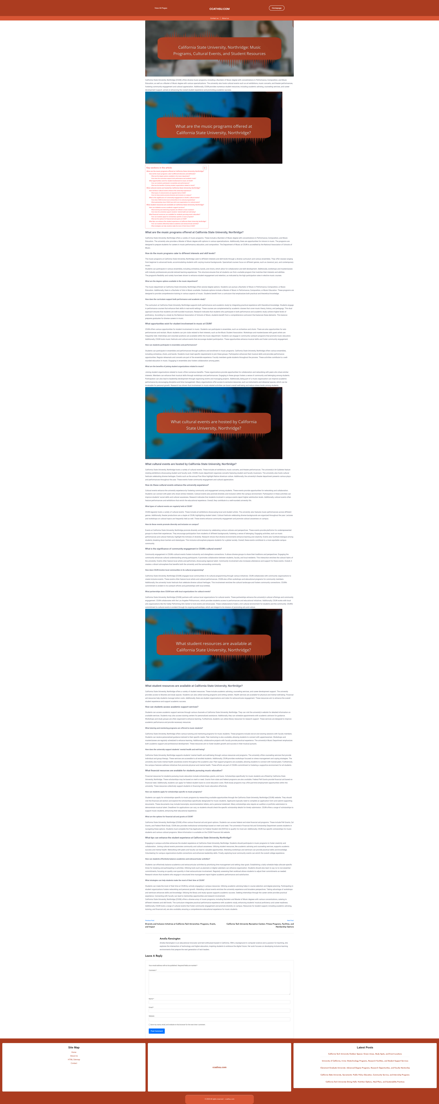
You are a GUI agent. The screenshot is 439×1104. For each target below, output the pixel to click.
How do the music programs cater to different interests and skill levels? (172, 174)
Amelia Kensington (170, 938)
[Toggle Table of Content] (203, 168)
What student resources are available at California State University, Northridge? (175, 205)
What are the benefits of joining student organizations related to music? (173, 185)
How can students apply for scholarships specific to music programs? (172, 217)
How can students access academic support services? (167, 207)
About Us (74, 1056)
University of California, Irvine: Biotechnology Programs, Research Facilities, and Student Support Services (365, 1061)
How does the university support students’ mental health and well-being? (173, 212)
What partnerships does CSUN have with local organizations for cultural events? (175, 202)
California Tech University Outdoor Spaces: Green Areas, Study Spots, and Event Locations (365, 1054)
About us (225, 18)
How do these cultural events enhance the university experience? (170, 190)
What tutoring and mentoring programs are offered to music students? (172, 210)
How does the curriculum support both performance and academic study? (173, 178)
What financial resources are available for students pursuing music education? (174, 214)
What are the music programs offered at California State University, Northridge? (175, 171)
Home (73, 1052)
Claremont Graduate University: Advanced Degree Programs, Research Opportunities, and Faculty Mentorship (365, 1067)
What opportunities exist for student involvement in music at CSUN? (171, 181)
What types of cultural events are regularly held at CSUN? (168, 193)
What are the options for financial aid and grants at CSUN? (169, 219)
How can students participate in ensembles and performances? (170, 183)
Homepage (276, 8)
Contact (74, 1063)
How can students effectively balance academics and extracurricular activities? (175, 224)
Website (151, 1016)
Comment (153, 970)
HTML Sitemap (74, 1060)
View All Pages (161, 8)
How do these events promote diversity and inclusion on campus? (171, 195)
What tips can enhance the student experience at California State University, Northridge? (177, 221)
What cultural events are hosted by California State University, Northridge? (173, 188)
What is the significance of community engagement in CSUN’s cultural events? (174, 197)
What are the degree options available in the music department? (170, 176)
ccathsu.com (219, 9)
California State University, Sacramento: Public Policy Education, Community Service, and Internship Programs (365, 1074)
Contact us (214, 18)
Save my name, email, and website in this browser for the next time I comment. (178, 1025)
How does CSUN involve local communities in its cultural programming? (173, 200)
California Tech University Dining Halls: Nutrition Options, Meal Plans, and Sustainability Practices (365, 1081)
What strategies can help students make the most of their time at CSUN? (173, 226)
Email (151, 1007)
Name (151, 999)
